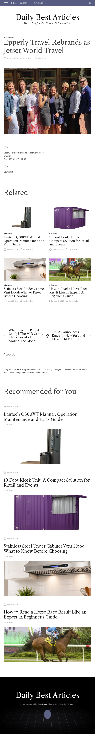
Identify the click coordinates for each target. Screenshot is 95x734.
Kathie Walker (27, 58)
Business (54, 233)
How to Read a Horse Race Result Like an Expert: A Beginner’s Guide (68, 292)
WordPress (42, 704)
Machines (8, 233)
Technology (9, 37)
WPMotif (70, 704)
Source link (8, 172)
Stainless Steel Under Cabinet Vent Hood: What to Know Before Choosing (24, 292)
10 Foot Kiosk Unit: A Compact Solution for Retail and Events (69, 240)
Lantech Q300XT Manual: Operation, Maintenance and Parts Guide (24, 240)
